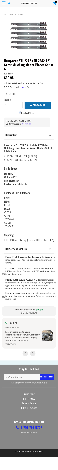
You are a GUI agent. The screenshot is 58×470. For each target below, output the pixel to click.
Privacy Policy (29, 398)
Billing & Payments (29, 408)
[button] (10, 343)
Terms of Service (29, 403)
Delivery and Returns (16, 249)
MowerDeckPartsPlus (26, 451)
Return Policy (29, 394)
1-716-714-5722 (31, 427)
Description (11, 135)
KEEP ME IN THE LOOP (47, 377)
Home (4, 14)
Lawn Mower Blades (15, 14)
